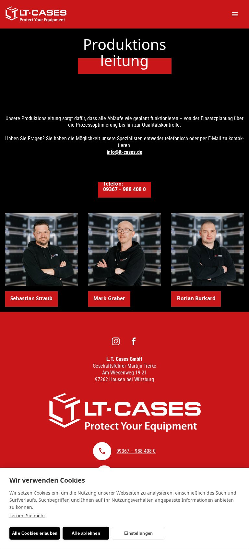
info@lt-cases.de (124, 152)
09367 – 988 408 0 (136, 451)
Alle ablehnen (86, 533)
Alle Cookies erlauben (34, 533)
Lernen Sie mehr (27, 515)
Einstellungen (138, 533)
